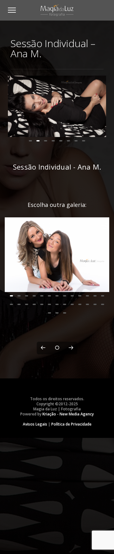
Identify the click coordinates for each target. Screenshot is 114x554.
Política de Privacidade (71, 510)
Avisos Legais (35, 510)
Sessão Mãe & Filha (57, 363)
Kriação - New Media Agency (68, 499)
